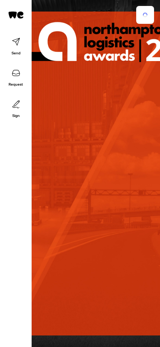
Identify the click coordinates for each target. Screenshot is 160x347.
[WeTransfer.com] (16, 15)
